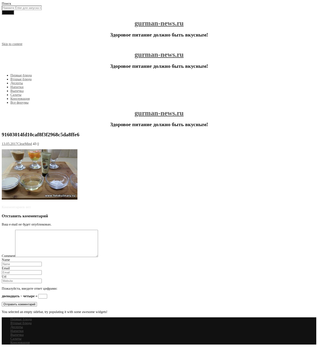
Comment (8, 256)
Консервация (20, 98)
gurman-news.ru (159, 23)
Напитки (17, 87)
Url (4, 276)
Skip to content (12, 44)
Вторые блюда (21, 79)
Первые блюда (21, 75)
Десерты (16, 83)
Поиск (6, 3)
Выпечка (17, 91)
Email (6, 268)
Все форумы (19, 102)
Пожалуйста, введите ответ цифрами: (29, 288)
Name (6, 260)
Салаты (15, 95)
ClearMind (24, 144)
